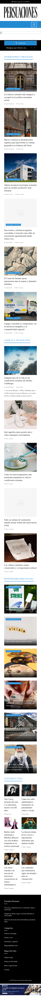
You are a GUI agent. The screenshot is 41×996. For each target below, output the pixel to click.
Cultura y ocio (8, 937)
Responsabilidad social (13, 587)
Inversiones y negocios (13, 88)
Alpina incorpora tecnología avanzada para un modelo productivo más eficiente (20, 188)
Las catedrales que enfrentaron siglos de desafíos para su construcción (29, 873)
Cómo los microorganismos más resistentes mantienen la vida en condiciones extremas (18, 477)
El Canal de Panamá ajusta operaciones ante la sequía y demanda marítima (20, 281)
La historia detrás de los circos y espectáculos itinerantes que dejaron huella (29, 837)
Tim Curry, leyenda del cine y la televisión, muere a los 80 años (11, 805)
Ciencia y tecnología (13, 372)
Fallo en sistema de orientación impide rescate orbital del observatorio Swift (20, 523)
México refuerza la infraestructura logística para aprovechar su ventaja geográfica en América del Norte (19, 143)
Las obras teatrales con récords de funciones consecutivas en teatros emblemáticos (11, 876)
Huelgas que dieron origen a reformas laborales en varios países (17, 48)
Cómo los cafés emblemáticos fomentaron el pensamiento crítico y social (28, 805)
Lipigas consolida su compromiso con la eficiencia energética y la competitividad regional (20, 326)
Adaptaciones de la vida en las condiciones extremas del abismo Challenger (18, 381)
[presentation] (32, 48)
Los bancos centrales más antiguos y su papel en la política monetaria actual (19, 97)
